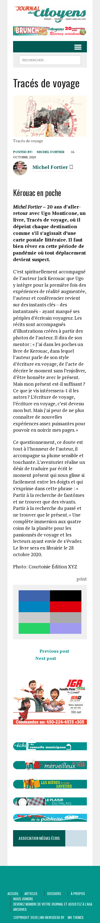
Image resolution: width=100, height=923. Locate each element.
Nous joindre (23, 898)
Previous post (54, 651)
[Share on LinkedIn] (34, 606)
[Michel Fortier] (20, 171)
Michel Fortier (50, 152)
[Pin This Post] (65, 606)
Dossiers (54, 893)
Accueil (13, 893)
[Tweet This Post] (65, 595)
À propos (78, 893)
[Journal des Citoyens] (50, 15)
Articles (31, 893)
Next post (45, 658)
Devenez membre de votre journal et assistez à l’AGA (52, 904)
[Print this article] (65, 617)
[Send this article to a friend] (34, 617)
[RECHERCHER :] (50, 59)
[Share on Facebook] (34, 595)
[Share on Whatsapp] (34, 628)
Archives (20, 909)
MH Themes (76, 917)
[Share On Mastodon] (65, 628)
